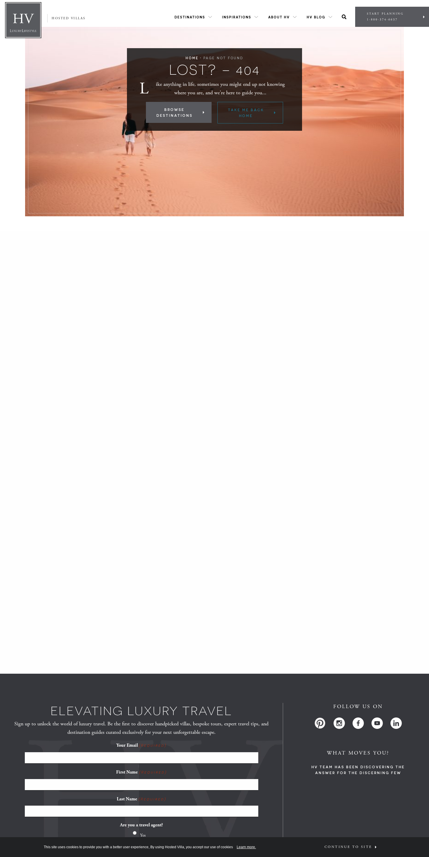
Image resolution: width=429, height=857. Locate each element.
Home (192, 58)
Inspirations (236, 17)
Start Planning (385, 17)
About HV (279, 17)
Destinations (190, 17)
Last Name (141, 799)
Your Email (141, 745)
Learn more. (246, 847)
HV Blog (316, 17)
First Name (141, 772)
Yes (143, 835)
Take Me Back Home (246, 113)
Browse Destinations (174, 112)
